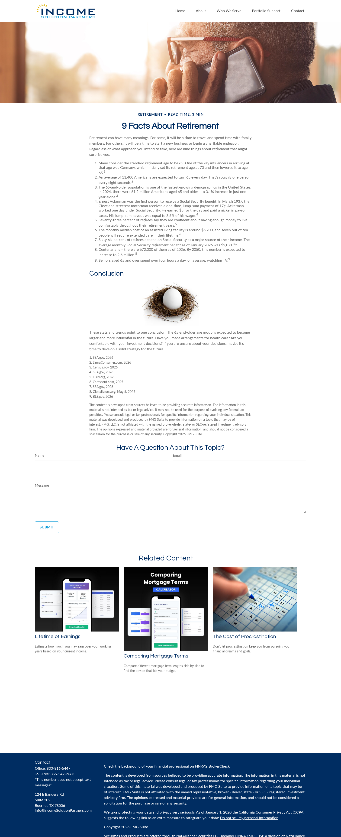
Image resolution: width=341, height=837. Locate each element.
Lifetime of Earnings (57, 636)
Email (177, 455)
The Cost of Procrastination (244, 636)
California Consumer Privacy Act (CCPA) (271, 812)
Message (42, 485)
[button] (180, 11)
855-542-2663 (62, 774)
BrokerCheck (219, 766)
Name (39, 455)
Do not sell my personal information (249, 818)
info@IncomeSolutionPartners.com (63, 810)
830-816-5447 (58, 768)
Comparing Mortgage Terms (156, 656)
